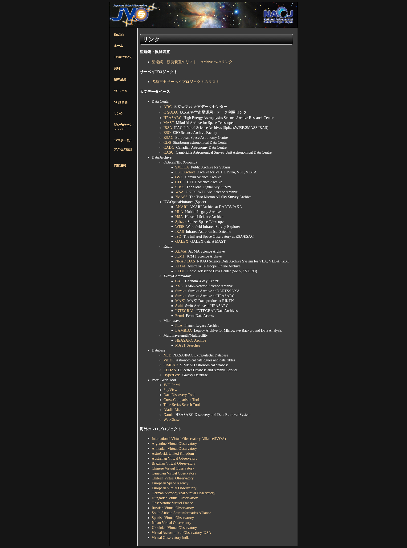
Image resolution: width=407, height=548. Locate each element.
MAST (168, 123)
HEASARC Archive (190, 340)
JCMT (180, 256)
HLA (179, 212)
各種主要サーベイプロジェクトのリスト (186, 82)
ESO (167, 133)
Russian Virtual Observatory (173, 508)
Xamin (168, 415)
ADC (167, 107)
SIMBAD (170, 365)
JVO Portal (171, 385)
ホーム (118, 45)
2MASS (181, 197)
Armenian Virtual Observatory (174, 448)
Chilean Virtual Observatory (173, 478)
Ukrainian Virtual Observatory (174, 528)
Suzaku (180, 291)
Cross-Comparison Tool (181, 400)
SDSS (179, 187)
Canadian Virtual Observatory (174, 473)
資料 (117, 68)
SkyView (170, 390)
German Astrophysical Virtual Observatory (183, 493)
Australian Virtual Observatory (174, 458)
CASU (168, 152)
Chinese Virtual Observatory (173, 468)
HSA (179, 217)
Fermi (179, 316)
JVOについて (123, 57)
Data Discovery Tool (179, 395)
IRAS (179, 231)
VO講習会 (121, 102)
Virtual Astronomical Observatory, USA (181, 533)
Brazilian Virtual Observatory (173, 463)
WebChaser (172, 419)
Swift (179, 306)
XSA (179, 286)
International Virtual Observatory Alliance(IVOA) (189, 439)
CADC (168, 147)
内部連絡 (120, 165)
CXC (179, 281)
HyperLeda (171, 375)
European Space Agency (170, 483)
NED (167, 355)
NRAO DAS (185, 261)
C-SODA (170, 112)
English (119, 34)
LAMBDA (183, 330)
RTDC (180, 271)
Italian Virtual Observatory (171, 523)
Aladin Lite (171, 410)
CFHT (180, 182)
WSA (179, 192)
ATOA (180, 266)
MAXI (180, 301)
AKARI (181, 207)
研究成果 (120, 79)
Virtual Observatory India (171, 538)
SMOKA (182, 167)
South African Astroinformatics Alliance (181, 513)
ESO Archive (185, 172)
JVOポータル (123, 140)
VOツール (121, 91)
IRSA (167, 128)
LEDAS (169, 370)
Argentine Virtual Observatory (174, 444)
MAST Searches (187, 345)
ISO (178, 236)
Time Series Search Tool (181, 405)
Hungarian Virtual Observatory (175, 498)
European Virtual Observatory (174, 488)
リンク (118, 113)
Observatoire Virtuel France (172, 503)
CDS (167, 142)
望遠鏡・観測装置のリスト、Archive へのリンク (192, 62)
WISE (179, 227)
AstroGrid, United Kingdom (173, 453)
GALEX (181, 241)
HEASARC (172, 118)
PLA (179, 325)
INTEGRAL (185, 311)
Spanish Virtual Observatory (173, 518)
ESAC (168, 137)
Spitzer (180, 222)
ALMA (181, 251)
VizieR (168, 360)
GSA (179, 177)
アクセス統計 (123, 149)
